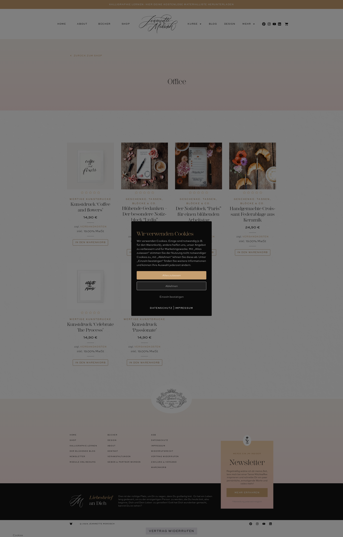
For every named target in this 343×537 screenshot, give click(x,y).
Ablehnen (171, 286)
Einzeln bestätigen (172, 297)
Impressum (184, 307)
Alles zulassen (171, 275)
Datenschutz (161, 307)
